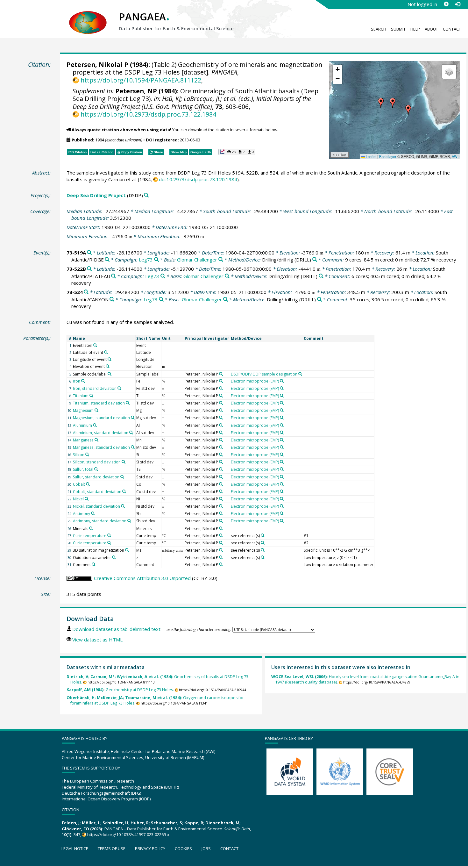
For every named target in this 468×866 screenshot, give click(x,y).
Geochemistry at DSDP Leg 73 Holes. (120, 689)
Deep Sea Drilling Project (96, 195)
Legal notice (74, 848)
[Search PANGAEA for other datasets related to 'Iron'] (83, 381)
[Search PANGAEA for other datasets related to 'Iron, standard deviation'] (119, 388)
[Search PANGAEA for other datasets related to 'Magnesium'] (96, 410)
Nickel (78, 499)
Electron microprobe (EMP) (255, 381)
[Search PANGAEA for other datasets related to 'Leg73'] (156, 259)
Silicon (78, 454)
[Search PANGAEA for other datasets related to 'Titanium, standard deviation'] (128, 403)
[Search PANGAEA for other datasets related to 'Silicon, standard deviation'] (123, 462)
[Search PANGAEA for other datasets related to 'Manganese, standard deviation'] (133, 447)
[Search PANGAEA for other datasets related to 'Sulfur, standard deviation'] (122, 477)
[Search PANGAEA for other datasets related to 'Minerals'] (91, 528)
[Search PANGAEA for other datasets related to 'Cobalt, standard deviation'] (124, 491)
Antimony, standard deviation (99, 521)
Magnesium (83, 410)
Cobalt (79, 484)
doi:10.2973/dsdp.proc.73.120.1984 (198, 179)
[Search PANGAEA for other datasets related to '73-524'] (86, 292)
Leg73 (146, 259)
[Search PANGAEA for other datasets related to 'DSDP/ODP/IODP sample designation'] (300, 374)
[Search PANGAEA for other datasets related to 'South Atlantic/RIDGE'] (107, 259)
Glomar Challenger (197, 259)
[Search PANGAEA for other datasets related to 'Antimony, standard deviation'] (129, 521)
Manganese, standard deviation (101, 447)
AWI (455, 156)
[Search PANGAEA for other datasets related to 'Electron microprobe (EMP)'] (282, 381)
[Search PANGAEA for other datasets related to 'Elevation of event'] (108, 366)
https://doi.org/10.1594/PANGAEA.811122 (141, 80)
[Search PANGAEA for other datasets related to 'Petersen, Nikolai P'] (221, 374)
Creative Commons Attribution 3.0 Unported (142, 578)
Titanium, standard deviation (99, 403)
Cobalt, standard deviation (97, 491)
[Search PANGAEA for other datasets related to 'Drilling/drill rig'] (314, 259)
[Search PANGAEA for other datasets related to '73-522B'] (89, 269)
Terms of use (111, 848)
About (431, 29)
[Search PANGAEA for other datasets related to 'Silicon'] (87, 454)
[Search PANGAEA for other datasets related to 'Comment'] (94, 564)
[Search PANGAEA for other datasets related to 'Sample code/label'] (109, 374)
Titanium (81, 395)
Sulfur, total (83, 469)
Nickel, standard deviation (96, 506)
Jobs (206, 848)
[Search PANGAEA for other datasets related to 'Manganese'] (96, 440)
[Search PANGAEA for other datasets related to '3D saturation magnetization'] (127, 550)
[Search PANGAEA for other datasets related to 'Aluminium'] (95, 425)
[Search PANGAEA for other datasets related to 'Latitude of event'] (106, 352)
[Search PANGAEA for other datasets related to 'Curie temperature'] (109, 535)
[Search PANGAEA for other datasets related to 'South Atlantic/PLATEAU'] (113, 276)
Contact (452, 29)
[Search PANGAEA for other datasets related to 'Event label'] (95, 345)
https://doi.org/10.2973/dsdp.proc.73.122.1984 (148, 114)
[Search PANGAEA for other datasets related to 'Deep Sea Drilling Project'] (146, 195)
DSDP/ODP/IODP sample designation (264, 374)
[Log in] (457, 4)
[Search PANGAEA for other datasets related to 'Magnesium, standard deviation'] (133, 417)
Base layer (387, 156)
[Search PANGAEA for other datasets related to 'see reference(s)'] (263, 535)
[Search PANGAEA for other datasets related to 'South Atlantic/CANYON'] (112, 299)
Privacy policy (150, 848)
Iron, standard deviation (95, 388)
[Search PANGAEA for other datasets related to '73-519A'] (89, 252)
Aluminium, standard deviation (100, 432)
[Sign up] (446, 4)
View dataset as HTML (97, 639)
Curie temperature (89, 535)
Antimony (81, 513)
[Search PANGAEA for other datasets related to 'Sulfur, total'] (96, 469)
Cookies (183, 848)
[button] (381, 103)
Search (378, 29)
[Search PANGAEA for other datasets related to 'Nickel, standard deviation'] (123, 506)
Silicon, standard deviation (97, 462)
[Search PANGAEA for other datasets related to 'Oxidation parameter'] (114, 557)
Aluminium (82, 425)
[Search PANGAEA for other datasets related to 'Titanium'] (91, 395)
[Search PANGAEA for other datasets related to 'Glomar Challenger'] (220, 259)
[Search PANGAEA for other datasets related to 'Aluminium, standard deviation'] (131, 432)
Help (415, 29)
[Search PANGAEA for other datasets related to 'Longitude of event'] (109, 359)
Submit (398, 29)
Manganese (83, 440)
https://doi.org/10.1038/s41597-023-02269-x (128, 834)
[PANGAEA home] (88, 16)
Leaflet (370, 156)
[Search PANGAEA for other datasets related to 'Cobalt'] (88, 484)
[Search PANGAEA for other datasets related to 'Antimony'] (93, 513)
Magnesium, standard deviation (101, 417)
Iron (76, 381)
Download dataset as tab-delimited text (116, 629)
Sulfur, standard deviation (96, 477)
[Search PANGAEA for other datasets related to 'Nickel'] (87, 499)
